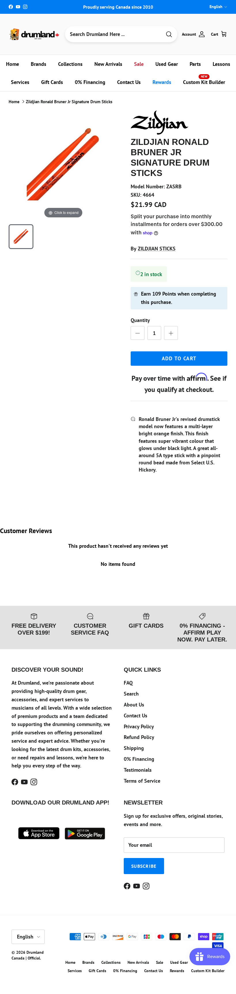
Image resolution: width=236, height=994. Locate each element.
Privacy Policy (139, 726)
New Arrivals (108, 64)
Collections (70, 64)
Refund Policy (139, 737)
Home (12, 64)
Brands (38, 64)
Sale (139, 64)
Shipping (134, 748)
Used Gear (166, 64)
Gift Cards (52, 82)
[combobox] (113, 34)
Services (20, 82)
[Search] (169, 34)
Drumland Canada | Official (28, 955)
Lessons (221, 64)
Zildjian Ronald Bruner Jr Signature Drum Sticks (69, 101)
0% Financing (90, 82)
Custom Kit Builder (204, 79)
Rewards (162, 82)
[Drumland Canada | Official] (34, 34)
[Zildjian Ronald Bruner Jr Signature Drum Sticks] (21, 236)
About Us (134, 704)
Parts (195, 64)
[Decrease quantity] (137, 333)
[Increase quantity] (171, 333)
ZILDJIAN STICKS (157, 248)
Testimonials (138, 770)
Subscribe (144, 866)
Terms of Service (142, 780)
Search (131, 693)
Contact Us (129, 82)
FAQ (128, 682)
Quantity (140, 320)
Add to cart (179, 358)
